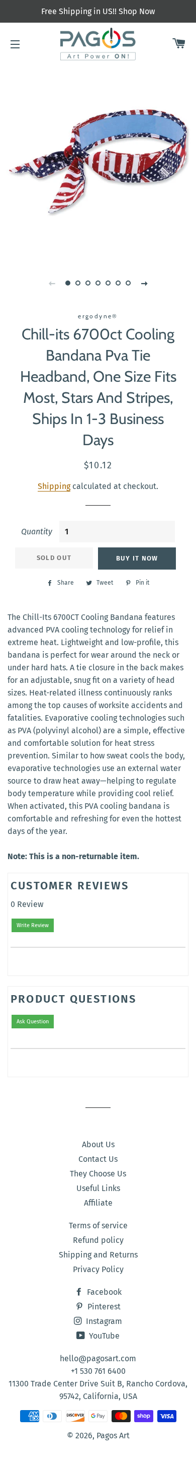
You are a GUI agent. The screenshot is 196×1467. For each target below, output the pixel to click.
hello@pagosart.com (98, 1358)
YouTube (103, 1336)
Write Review (33, 925)
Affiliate (98, 1203)
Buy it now (137, 558)
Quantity (36, 531)
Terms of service (98, 1225)
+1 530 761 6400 (98, 1371)
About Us (98, 1144)
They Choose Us (98, 1173)
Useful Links (98, 1188)
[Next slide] (144, 283)
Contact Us (98, 1159)
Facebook (103, 1292)
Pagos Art (113, 1435)
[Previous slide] (52, 283)
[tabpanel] (98, 161)
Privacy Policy (98, 1269)
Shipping (54, 486)
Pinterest (103, 1306)
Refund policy (98, 1240)
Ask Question (33, 1021)
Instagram (103, 1321)
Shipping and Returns (98, 1255)
